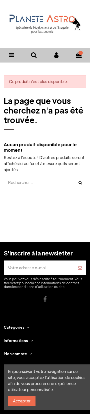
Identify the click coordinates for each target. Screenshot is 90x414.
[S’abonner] (80, 268)
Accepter (21, 400)
